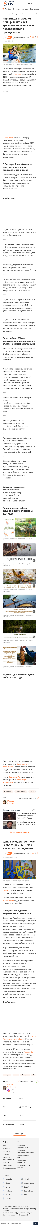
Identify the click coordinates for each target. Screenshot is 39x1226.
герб (15, 1075)
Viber (8, 1187)
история (7, 1075)
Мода (22, 1124)
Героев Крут (29, 1052)
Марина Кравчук (11, 802)
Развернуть (19, 1134)
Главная (5, 14)
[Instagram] (8, 1090)
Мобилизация (8, 1124)
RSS (25, 1195)
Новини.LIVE (8, 137)
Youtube (9, 1179)
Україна (8, 9)
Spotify (26, 1187)
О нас (5, 1145)
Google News (29, 1183)
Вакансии (6, 1148)
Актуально (7, 1098)
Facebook (9, 1195)
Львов (22, 1116)
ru (29, 3)
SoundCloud (28, 1191)
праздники (7, 791)
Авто (21, 1098)
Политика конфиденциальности (25, 1151)
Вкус (4, 1107)
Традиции (15, 14)
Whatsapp (9, 1199)
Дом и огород (25, 1107)
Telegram (9, 1183)
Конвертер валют (9, 1168)
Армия (25, 9)
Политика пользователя (22, 1146)
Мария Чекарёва (11, 1085)
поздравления (20, 791)
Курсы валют (7, 1165)
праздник (17, 74)
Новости (16, 9)
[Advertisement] (19, 112)
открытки (33, 791)
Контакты (6, 1151)
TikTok (26, 1179)
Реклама (6, 1154)
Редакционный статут (23, 1156)
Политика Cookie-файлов (24, 1166)
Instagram (9, 1191)
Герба (5, 890)
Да (35, 1224)
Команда (6, 1162)
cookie (19, 1224)
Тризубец (25, 1075)
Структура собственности (8, 1158)
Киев (4, 1116)
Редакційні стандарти (21, 1161)
